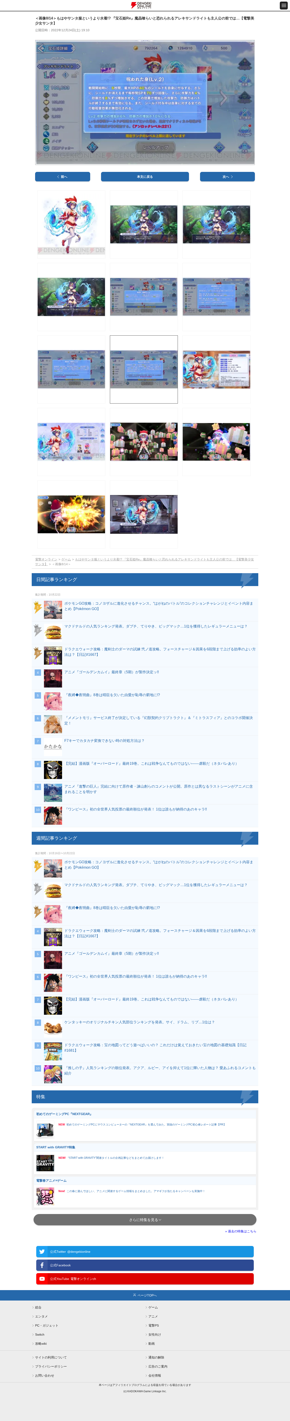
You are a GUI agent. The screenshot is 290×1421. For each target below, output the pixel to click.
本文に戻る (145, 176)
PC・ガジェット (46, 1325)
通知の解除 (156, 1357)
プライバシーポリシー (51, 1366)
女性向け (154, 1334)
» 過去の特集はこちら (240, 1231)
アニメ (153, 1316)
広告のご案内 (157, 1366)
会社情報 (154, 1375)
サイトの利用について (51, 1357)
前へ (64, 176)
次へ (226, 176)
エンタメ (41, 1316)
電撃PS (153, 1325)
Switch (39, 1334)
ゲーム (66, 559)
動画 (151, 1343)
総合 (38, 1307)
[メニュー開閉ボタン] (284, 6)
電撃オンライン (46, 559)
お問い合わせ (44, 1375)
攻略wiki (41, 1343)
